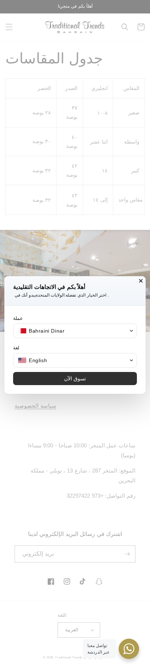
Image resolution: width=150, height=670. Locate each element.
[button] (75, 331)
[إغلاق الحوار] (141, 281)
